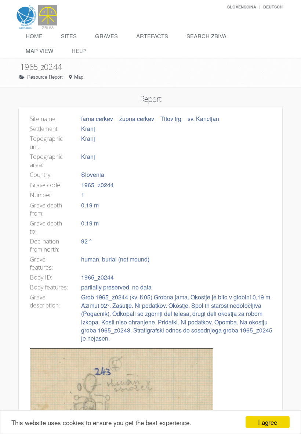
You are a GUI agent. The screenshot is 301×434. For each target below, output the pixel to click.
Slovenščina (241, 7)
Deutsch (273, 7)
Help (79, 50)
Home (34, 36)
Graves (106, 36)
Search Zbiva (206, 36)
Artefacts (152, 36)
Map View (39, 50)
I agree (267, 422)
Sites (69, 36)
